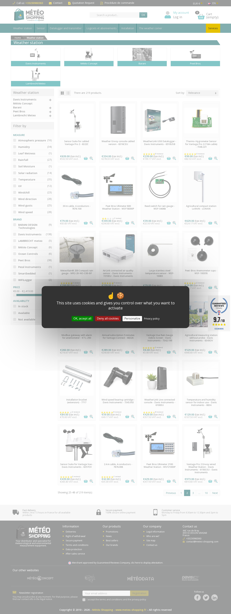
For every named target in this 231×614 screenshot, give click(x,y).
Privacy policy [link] (152, 318)
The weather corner (150, 28)
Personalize (132, 318)
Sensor (41, 28)
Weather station (22, 28)
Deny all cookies (108, 318)
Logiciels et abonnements (101, 28)
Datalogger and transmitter (66, 28)
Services (213, 28)
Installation (127, 28)
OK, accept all (82, 318)
